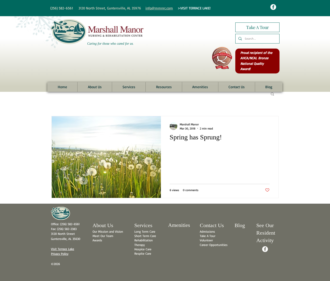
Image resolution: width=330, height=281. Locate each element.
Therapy (139, 245)
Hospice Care (142, 249)
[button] (94, 87)
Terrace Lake (66, 249)
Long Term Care (144, 231)
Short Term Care (145, 236)
